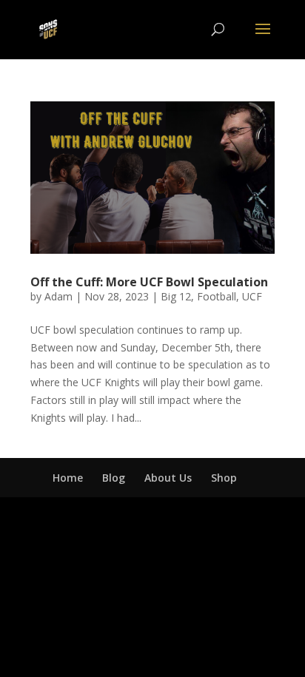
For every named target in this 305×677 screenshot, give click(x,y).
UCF (252, 296)
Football (216, 296)
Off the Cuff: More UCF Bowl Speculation (149, 282)
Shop (224, 478)
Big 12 (176, 296)
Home (68, 478)
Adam (58, 296)
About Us (168, 478)
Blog (113, 478)
